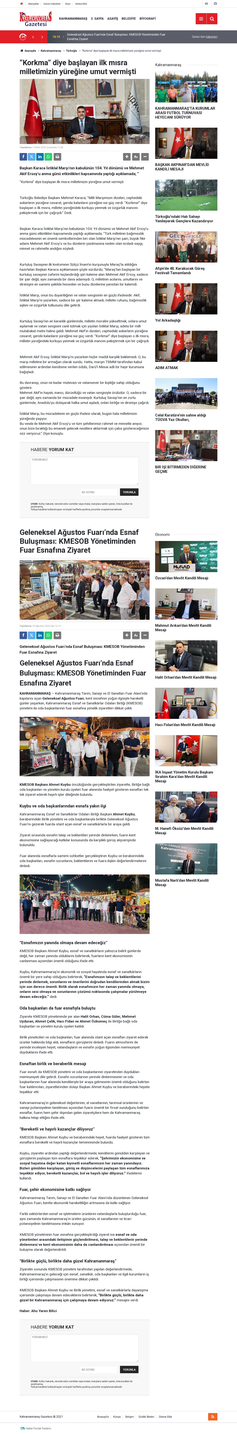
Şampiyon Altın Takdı (80, 37)
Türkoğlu (71, 50)
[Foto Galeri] (215, 3)
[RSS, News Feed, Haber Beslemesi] (212, 1416)
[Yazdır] (57, 156)
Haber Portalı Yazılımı (38, 1428)
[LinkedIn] (40, 156)
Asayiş (112, 18)
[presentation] (33, 37)
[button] (127, 156)
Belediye (129, 18)
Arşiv (68, 3)
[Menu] (201, 18)
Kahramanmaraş (73, 18)
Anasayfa (30, 50)
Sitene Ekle (81, 3)
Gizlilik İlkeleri (146, 1416)
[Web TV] (206, 3)
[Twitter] (31, 156)
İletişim (129, 1416)
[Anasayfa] (22, 3)
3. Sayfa (97, 18)
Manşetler (33, 3)
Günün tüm (204, 37)
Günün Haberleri (52, 3)
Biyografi (148, 18)
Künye (117, 1416)
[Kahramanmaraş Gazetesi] (36, 18)
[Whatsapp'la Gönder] (48, 156)
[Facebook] (23, 156)
